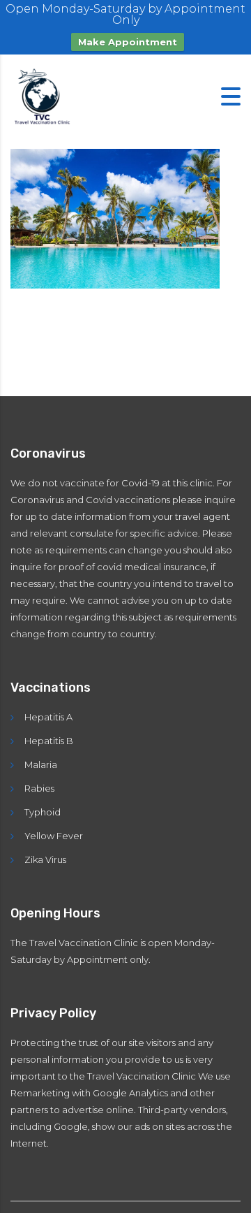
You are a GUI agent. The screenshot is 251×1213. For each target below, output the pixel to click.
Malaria (40, 764)
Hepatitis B (48, 740)
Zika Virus (45, 859)
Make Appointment (127, 42)
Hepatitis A (48, 716)
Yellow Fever (53, 835)
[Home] (45, 95)
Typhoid (42, 812)
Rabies (39, 788)
